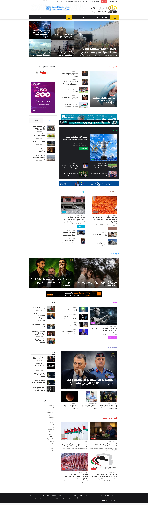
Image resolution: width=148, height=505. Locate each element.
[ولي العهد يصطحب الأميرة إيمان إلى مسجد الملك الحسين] (83, 241)
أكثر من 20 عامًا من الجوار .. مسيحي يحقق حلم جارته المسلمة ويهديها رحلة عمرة (69, 233)
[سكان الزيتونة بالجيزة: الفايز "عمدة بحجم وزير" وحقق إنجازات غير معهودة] (85, 73)
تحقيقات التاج (88, 17)
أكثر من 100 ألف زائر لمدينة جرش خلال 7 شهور (62, 35)
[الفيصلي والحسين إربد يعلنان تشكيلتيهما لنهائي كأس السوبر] (112, 165)
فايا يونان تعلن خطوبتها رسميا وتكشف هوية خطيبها (97, 284)
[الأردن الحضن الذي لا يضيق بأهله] (51, 309)
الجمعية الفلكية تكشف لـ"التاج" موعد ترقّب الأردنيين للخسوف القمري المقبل (70, 406)
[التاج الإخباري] (105, 9)
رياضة (82, 17)
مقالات (52, 443)
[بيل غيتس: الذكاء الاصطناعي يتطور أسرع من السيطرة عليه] (83, 332)
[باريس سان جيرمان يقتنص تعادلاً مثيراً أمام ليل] (83, 90)
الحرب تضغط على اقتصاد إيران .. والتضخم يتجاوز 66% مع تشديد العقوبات (38, 128)
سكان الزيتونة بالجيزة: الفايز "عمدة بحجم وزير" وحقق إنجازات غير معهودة (70, 74)
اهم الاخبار (51, 414)
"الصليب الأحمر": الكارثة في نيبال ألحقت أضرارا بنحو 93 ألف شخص (74, 218)
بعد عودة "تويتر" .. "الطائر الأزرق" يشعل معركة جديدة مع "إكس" (70, 317)
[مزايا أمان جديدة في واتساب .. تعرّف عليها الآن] (83, 309)
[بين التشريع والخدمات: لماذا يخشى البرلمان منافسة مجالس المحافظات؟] (51, 333)
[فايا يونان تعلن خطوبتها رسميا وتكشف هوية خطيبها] (96, 273)
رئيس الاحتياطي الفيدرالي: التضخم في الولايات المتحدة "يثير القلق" (100, 243)
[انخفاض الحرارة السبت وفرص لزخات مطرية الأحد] (40, 48)
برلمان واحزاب (95, 17)
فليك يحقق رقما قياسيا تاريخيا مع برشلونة (99, 174)
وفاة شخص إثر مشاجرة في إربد (38, 142)
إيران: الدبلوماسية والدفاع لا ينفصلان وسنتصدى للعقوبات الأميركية (63, 53)
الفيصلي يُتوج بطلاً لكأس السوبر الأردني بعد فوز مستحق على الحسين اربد (75, 139)
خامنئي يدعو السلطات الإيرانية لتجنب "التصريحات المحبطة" (100, 235)
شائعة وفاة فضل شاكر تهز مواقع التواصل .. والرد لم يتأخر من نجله (38, 149)
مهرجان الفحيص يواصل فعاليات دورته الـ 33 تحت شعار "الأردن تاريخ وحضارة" (103, 475)
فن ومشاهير (51, 436)
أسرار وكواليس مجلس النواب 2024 (40, 498)
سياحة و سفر (51, 429)
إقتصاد (52, 407)
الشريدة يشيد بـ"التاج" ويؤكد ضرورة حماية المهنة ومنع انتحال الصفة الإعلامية (89, 406)
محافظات (52, 441)
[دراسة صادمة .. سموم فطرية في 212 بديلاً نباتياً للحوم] (51, 136)
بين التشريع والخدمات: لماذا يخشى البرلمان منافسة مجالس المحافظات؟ (38, 333)
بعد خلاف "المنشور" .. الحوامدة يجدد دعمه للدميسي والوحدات (71, 174)
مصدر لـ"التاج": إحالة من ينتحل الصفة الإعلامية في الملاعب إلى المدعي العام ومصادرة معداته (108, 406)
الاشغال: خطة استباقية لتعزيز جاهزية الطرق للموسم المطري (99, 50)
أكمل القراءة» (113, 228)
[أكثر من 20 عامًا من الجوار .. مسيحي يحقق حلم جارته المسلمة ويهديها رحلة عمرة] (81, 232)
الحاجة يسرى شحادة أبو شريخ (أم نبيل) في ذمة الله (38, 381)
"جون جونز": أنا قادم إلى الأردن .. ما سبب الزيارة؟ (70, 98)
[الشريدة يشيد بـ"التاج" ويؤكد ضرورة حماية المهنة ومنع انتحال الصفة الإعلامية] (91, 396)
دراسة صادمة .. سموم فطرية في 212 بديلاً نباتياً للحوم (39, 135)
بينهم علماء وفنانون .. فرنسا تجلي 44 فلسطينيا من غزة (39, 157)
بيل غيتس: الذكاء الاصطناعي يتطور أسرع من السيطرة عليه (70, 332)
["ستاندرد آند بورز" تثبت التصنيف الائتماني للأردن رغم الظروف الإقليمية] (83, 105)
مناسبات (52, 446)
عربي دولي (101, 17)
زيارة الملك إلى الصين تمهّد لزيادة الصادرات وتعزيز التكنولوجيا (38, 340)
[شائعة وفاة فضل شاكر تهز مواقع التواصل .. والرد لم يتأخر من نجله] (51, 150)
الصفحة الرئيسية (115, 17)
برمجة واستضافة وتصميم (114, 500)
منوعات (52, 448)
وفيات (52, 450)
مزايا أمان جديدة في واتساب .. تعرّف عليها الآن (70, 310)
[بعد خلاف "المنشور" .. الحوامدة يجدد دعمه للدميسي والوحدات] (83, 174)
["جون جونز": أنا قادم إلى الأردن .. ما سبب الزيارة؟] (85, 97)
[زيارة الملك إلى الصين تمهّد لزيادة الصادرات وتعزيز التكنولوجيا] (51, 341)
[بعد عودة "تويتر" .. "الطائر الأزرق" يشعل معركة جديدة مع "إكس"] (83, 317)
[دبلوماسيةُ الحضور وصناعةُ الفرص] (51, 326)
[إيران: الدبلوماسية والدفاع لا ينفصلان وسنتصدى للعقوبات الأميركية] (62, 48)
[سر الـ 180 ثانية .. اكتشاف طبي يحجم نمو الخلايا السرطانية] (103, 89)
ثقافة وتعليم (51, 419)
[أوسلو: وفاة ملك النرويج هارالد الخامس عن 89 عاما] (51, 359)
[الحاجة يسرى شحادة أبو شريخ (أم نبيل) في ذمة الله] (51, 382)
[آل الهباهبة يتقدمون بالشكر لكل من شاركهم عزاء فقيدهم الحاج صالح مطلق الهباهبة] (51, 366)
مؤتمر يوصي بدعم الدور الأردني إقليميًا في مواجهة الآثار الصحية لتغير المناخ (74, 444)
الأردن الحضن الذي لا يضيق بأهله (39, 308)
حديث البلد (51, 424)
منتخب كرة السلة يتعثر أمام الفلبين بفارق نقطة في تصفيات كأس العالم (70, 166)
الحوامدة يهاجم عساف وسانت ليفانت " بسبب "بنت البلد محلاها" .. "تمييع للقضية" (51, 282)
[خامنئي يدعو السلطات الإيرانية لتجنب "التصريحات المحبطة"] (112, 234)
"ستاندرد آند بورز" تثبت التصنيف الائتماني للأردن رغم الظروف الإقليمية (85, 1)
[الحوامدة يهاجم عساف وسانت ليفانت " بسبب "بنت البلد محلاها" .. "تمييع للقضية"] (51, 273)
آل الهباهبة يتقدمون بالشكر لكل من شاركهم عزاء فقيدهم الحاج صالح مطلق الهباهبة (38, 366)
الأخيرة (50, 120)
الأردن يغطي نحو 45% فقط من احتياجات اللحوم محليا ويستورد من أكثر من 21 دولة (76, 476)
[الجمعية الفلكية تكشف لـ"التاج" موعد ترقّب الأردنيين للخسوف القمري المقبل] (69, 396)
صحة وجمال (51, 431)
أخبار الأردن (107, 17)
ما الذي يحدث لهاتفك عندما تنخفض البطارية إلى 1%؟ (70, 325)
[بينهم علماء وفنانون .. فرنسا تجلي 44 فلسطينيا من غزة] (51, 158)
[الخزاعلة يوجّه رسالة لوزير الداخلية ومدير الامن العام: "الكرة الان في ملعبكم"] (89, 370)
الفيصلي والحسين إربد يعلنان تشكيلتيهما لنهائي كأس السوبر (99, 166)
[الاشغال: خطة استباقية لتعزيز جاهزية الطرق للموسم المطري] (96, 39)
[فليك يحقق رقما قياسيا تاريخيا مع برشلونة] (112, 174)
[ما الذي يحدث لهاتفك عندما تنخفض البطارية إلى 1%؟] (83, 324)
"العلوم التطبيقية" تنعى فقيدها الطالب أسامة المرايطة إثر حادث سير (39, 389)
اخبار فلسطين (51, 410)
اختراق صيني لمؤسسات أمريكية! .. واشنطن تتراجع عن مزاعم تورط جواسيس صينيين (41, 33)
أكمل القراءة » (84, 148)
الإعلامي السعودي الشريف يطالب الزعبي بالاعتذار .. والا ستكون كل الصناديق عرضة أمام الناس (70, 83)
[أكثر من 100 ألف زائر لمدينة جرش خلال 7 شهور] (62, 30)
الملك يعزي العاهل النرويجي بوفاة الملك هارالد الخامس (104, 444)
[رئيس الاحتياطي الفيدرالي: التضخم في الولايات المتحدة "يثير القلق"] (112, 242)
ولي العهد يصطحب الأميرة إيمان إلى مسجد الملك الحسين (69, 241)
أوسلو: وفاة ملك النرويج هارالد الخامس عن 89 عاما (39, 358)
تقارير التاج (50, 498)
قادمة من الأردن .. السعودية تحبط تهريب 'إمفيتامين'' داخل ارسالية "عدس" (105, 219)
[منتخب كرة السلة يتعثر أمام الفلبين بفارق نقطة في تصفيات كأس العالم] (85, 165)
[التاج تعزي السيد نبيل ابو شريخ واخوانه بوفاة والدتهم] (51, 375)
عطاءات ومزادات (76, 17)
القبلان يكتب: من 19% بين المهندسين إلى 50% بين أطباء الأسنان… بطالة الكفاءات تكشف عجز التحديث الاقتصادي (38, 317)
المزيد (69, 17)
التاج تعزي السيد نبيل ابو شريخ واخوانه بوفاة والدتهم (39, 374)
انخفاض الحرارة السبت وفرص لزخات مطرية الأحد (41, 54)
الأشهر (36, 120)
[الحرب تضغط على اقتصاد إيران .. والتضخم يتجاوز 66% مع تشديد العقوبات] (51, 128)
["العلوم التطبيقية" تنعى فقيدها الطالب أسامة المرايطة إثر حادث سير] (51, 389)
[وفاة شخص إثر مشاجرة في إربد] (51, 143)
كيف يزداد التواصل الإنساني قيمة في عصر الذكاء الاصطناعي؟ (104, 329)
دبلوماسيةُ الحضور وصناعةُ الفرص (38, 325)
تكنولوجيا (52, 422)
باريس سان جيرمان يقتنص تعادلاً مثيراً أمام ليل (71, 90)
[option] (74, 39)
